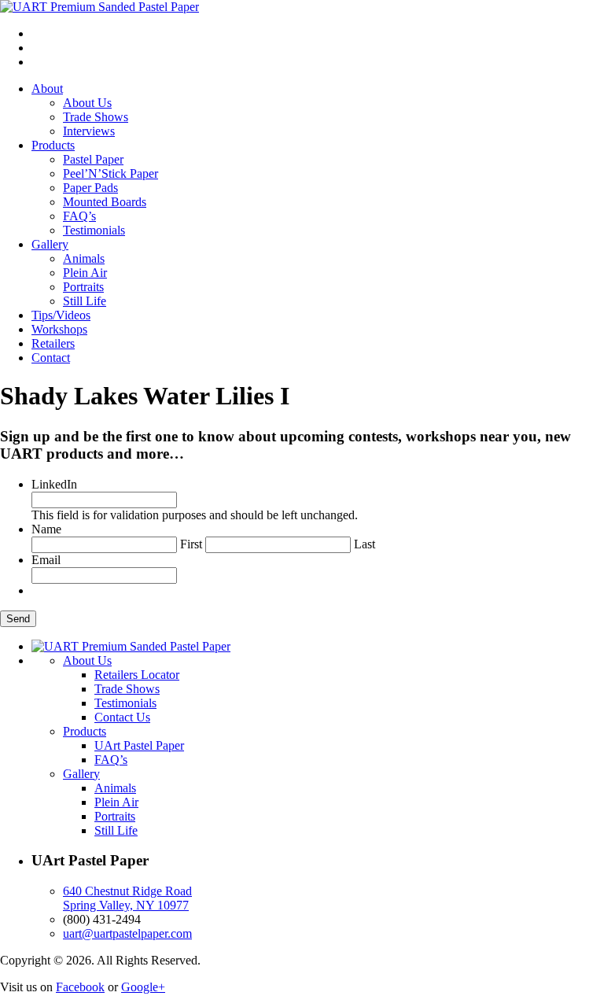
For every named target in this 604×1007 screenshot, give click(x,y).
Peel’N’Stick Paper (110, 173)
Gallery (49, 244)
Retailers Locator (136, 674)
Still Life (84, 301)
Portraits (83, 286)
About (47, 88)
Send (18, 619)
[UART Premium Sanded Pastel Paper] (99, 6)
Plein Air (85, 272)
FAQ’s (79, 216)
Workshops (59, 329)
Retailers (53, 343)
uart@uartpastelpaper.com (127, 933)
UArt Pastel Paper (139, 745)
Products (53, 145)
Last (364, 544)
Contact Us (122, 717)
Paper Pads (90, 187)
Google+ (143, 987)
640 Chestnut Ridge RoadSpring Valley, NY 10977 (127, 898)
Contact (50, 357)
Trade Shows (95, 117)
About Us (87, 102)
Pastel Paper (93, 159)
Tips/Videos (60, 315)
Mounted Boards (104, 201)
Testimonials (94, 230)
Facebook (80, 987)
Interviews (89, 131)
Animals (84, 258)
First (191, 544)
